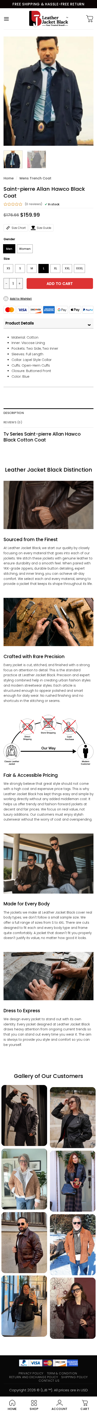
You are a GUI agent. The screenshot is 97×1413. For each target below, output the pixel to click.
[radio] (9, 249)
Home (9, 178)
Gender (9, 239)
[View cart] (89, 19)
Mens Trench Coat (35, 178)
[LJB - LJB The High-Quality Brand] (49, 18)
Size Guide (44, 228)
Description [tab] (14, 413)
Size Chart (19, 228)
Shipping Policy (74, 1377)
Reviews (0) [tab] (13, 422)
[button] (6, 18)
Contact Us (49, 1381)
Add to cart (60, 283)
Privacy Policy (31, 1373)
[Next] (85, 91)
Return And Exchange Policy (33, 1377)
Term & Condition (62, 1373)
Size (7, 258)
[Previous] (11, 91)
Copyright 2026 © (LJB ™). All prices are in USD (48, 1390)
